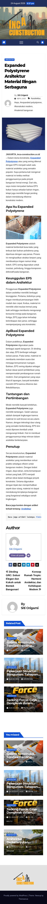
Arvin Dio (28, 679)
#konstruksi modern (23, 106)
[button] (38, 42)
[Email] (28, 555)
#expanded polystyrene (31, 102)
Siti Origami (22, 95)
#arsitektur (35, 98)
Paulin (27, 650)
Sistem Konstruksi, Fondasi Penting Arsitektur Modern (21, 645)
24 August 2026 (16, 762)
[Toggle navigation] (21, 42)
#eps (16, 102)
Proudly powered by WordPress (16, 896)
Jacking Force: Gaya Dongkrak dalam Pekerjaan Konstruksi (23, 703)
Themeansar (23, 899)
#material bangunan (23, 110)
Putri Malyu (29, 708)
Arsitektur (9, 59)
